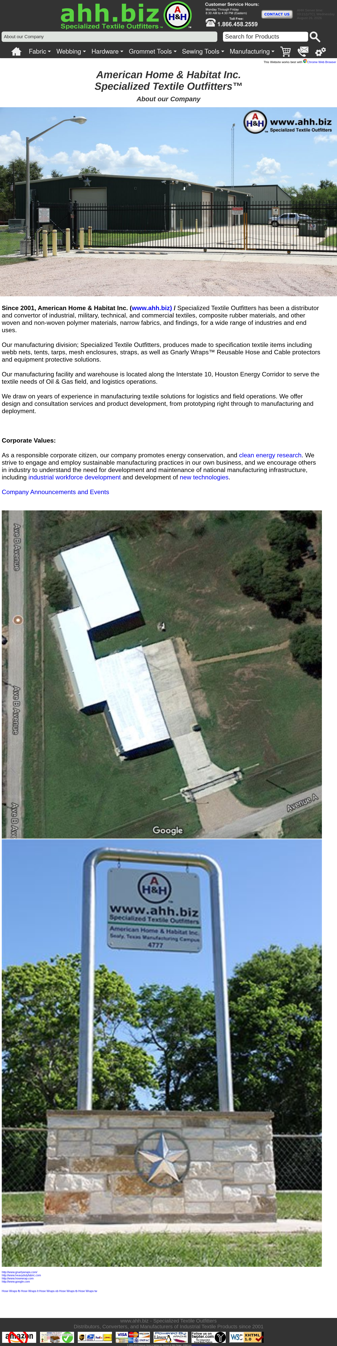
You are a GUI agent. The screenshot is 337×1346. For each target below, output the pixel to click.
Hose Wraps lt (29, 1291)
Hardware (105, 50)
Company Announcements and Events (55, 492)
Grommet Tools (150, 50)
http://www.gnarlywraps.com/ (19, 1272)
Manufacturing (250, 50)
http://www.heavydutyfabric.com (21, 1275)
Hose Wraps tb (68, 1291)
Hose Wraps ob (48, 1291)
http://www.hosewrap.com (18, 1278)
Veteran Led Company (201, 1345)
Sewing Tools (200, 50)
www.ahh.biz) (152, 308)
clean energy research (270, 455)
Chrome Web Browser (321, 62)
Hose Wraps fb (11, 1291)
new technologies (204, 477)
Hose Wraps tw (87, 1291)
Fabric (37, 50)
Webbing (68, 50)
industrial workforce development (74, 477)
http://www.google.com (16, 1281)
